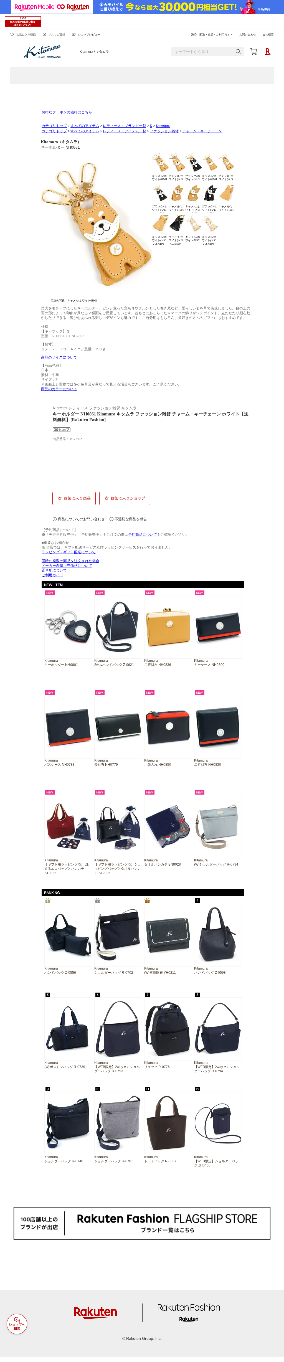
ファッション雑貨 (164, 131)
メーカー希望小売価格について (67, 566)
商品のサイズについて (59, 357)
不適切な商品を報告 (131, 519)
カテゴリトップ (54, 126)
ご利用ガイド (52, 575)
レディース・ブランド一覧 (124, 126)
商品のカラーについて (59, 389)
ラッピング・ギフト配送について (69, 552)
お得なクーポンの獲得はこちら (67, 112)
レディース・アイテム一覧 (124, 131)
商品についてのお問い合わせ (81, 519)
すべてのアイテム (84, 126)
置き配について (54, 570)
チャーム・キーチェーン (202, 131)
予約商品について (142, 535)
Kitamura (163, 126)
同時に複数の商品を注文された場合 (70, 561)
